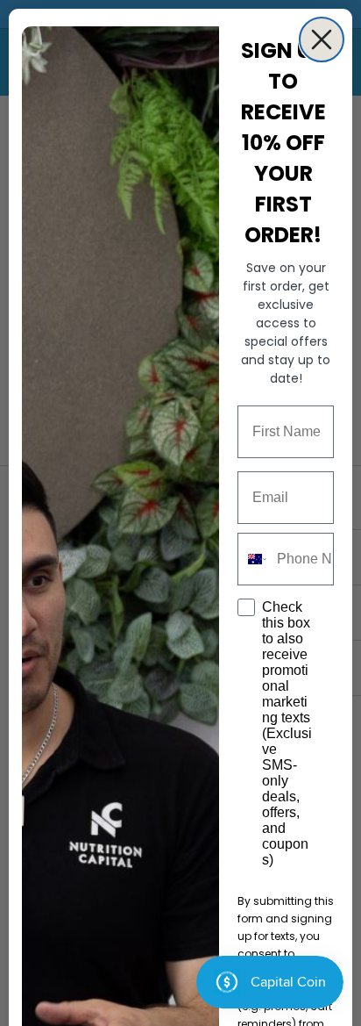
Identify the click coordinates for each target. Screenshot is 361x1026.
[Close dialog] (321, 39)
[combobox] (253, 559)
